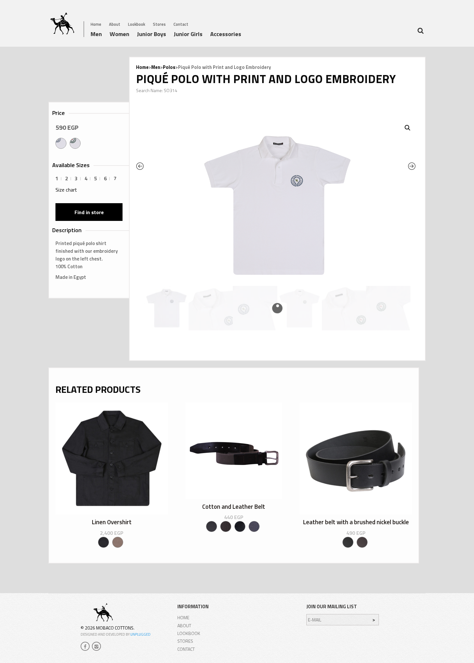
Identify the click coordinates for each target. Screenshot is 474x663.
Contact (180, 24)
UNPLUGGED (140, 634)
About (114, 24)
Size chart (66, 190)
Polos (169, 67)
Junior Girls (188, 34)
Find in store (89, 212)
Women (119, 34)
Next (413, 166)
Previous (145, 166)
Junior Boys (151, 34)
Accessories (225, 34)
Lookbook (136, 24)
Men (96, 34)
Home (96, 24)
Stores (159, 24)
